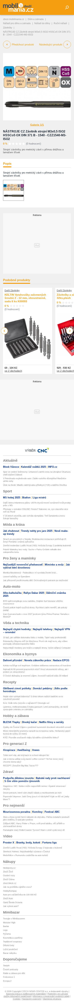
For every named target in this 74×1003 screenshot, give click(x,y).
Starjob (6, 965)
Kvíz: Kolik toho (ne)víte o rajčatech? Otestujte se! (26, 703)
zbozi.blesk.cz (9, 883)
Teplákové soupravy (12, 941)
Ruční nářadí (60, 23)
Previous (4, 330)
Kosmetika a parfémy (13, 938)
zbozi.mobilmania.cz (13, 19)
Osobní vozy (9, 875)
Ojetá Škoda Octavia (12, 902)
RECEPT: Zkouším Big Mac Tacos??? (20, 765)
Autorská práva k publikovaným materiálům (26, 994)
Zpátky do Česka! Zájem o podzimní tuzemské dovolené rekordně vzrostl (37, 727)
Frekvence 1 (9, 977)
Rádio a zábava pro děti (14, 973)
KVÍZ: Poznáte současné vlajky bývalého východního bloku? (31, 737)
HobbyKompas (10, 891)
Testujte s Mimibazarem (14, 918)
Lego (5, 930)
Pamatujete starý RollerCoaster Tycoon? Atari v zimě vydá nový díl (34, 830)
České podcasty (10, 969)
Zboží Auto (8, 898)
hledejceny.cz (9, 868)
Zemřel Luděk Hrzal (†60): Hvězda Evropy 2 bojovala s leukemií (32, 848)
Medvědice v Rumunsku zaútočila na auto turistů (25, 855)
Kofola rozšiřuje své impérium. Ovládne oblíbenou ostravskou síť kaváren (37, 665)
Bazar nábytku (10, 953)
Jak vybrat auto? (11, 906)
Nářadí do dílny (42, 23)
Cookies (16, 999)
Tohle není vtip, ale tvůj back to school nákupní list (26, 755)
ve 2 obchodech (13, 371)
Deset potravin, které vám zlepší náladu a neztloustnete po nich (32, 793)
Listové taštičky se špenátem (16, 576)
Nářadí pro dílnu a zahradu (17, 23)
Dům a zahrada (36, 19)
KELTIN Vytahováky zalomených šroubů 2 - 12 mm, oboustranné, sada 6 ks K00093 (25, 298)
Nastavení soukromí (31, 999)
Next (70, 331)
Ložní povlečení (10, 949)
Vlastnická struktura (52, 999)
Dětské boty (8, 945)
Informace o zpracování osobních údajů (51, 996)
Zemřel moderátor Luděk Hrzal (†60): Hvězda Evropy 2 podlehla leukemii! (37, 545)
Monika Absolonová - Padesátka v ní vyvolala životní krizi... (30, 573)
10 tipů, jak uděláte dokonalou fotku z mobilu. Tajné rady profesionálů (34, 637)
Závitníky (7, 27)
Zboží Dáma (8, 879)
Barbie (6, 926)
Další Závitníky (12, 290)
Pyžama (7, 934)
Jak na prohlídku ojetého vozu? (17, 887)
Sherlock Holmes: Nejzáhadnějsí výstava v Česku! (26, 851)
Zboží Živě (8, 872)
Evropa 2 (7, 981)
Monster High (9, 922)
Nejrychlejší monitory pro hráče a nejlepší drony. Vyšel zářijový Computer (37, 648)
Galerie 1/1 (37, 124)
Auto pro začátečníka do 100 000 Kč (20, 895)
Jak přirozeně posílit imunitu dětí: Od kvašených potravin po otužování (35, 580)
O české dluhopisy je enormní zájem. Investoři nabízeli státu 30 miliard (35, 676)
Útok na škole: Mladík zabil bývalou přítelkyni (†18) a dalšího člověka (35, 485)
